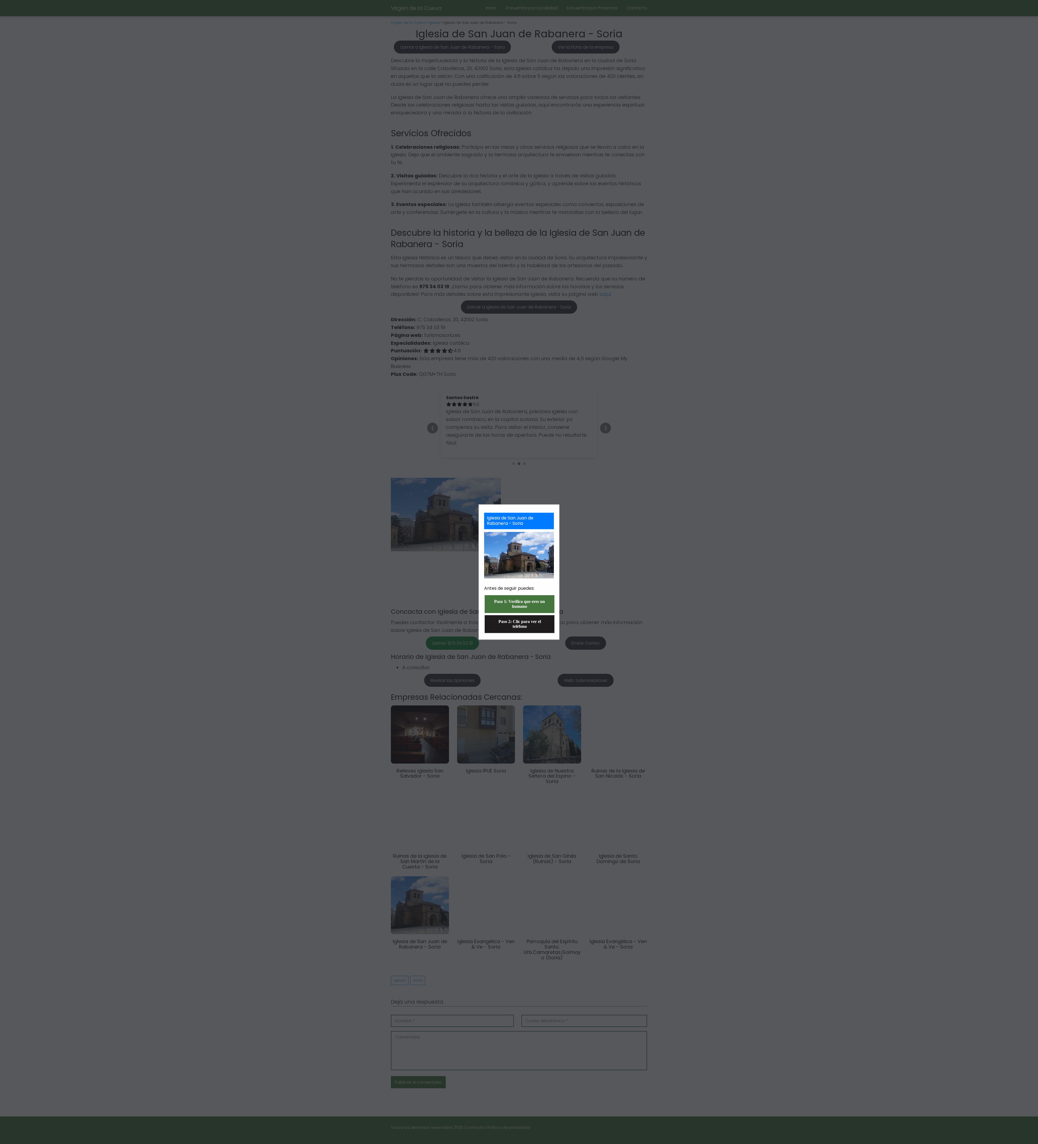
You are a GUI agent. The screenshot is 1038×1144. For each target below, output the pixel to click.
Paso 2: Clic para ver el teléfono (519, 624)
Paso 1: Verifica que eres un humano (519, 604)
